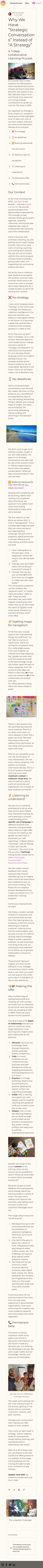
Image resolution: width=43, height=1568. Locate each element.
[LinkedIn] (13, 1564)
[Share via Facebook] (9, 1490)
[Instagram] (2, 1564)
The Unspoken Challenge (20, 1520)
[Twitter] (10, 1564)
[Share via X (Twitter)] (14, 1490)
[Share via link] (24, 1490)
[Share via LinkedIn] (19, 1490)
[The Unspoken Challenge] (21, 1508)
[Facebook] (6, 1564)
